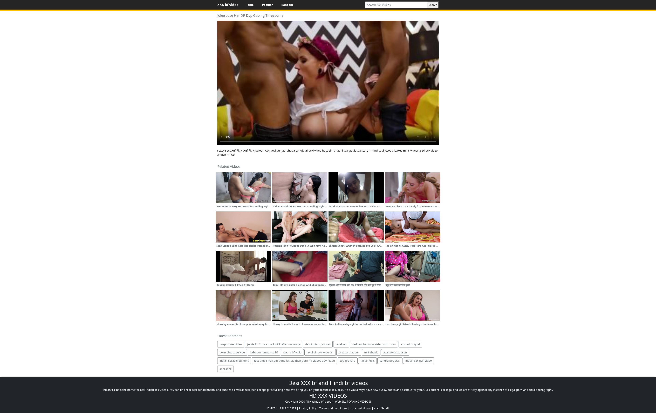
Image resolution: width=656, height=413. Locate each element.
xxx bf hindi (381, 408)
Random (287, 5)
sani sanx (225, 369)
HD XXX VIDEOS (328, 395)
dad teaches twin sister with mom (374, 344)
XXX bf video (227, 4)
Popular (267, 5)
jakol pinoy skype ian (320, 352)
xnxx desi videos (360, 408)
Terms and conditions (333, 408)
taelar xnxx (367, 360)
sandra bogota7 (390, 360)
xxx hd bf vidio (292, 352)
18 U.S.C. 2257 (287, 408)
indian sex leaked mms (234, 360)
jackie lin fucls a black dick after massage (273, 344)
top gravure (347, 360)
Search (432, 5)
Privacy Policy (307, 408)
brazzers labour (349, 352)
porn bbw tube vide (232, 352)
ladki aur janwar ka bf (264, 352)
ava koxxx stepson (395, 352)
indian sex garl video (418, 360)
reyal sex (341, 344)
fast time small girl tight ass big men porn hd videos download (294, 360)
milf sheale (371, 352)
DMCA (271, 408)
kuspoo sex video (231, 344)
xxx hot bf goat (410, 344)
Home (249, 5)
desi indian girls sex (317, 344)
